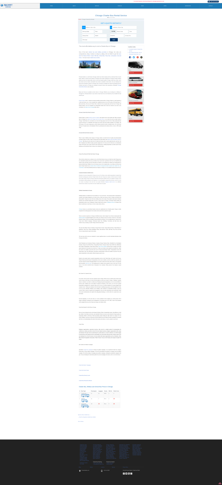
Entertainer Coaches (83, 459)
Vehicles (120, 5)
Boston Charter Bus (123, 451)
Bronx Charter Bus (96, 456)
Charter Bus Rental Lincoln (84, 375)
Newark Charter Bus (123, 453)
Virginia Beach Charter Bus (124, 454)
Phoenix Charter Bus (110, 456)
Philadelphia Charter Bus (137, 452)
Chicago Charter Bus (110, 444)
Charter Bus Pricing (83, 445)
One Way (113, 31)
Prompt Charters (82, 100)
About (74, 5)
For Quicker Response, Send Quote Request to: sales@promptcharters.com (149, 1)
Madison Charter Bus (136, 449)
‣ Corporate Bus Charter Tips (98, 464)
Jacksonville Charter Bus (97, 449)
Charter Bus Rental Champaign (85, 365)
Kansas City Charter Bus (97, 451)
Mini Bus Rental (82, 449)
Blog (80, 467)
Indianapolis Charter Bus (123, 452)
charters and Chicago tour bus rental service (95, 119)
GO (114, 40)
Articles (91, 467)
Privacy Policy (125, 467)
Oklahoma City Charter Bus (111, 458)
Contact (211, 5)
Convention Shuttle (83, 458)
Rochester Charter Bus (137, 444)
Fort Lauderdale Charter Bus (124, 448)
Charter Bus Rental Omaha (84, 370)
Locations (103, 467)
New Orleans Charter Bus (137, 448)
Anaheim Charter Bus (110, 452)
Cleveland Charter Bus (137, 451)
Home (51, 5)
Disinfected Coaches (83, 462)
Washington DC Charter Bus (124, 444)
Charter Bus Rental (136, 470)
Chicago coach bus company (94, 117)
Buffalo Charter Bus (96, 453)
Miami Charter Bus (96, 458)
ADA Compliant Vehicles (84, 460)
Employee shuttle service (110, 181)
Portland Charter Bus (136, 450)
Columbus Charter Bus (137, 454)
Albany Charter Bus (109, 454)
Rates (142, 5)
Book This (132, 72)
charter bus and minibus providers (98, 52)
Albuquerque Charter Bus (111, 451)
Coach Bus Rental (83, 448)
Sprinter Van (82, 452)
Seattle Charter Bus (122, 456)
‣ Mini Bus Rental (109, 464)
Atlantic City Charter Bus (110, 449)
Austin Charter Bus (109, 450)
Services (97, 5)
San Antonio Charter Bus (110, 453)
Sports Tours (82, 456)
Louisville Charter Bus (110, 457)
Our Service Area (83, 451)
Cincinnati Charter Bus (97, 444)
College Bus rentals (83, 457)
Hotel (165, 5)
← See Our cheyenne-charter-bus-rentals (87, 417)
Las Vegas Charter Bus (110, 445)
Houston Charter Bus (123, 458)
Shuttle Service (82, 450)
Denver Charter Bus (96, 457)
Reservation (188, 5)
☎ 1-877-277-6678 (213, 1)
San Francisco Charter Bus (124, 457)
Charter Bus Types (83, 444)
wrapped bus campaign (87, 349)
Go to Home (80, 421)
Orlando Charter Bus (97, 450)
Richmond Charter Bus (123, 445)
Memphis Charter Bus (97, 452)
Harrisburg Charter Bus (123, 449)
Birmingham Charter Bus (110, 448)
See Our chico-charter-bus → (84, 414)
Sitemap (113, 467)
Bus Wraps (82, 453)
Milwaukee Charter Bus (137, 453)
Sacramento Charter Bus (123, 450)
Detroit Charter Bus (96, 454)
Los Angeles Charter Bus (97, 445)
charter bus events (95, 57)
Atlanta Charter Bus (96, 448)
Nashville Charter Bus (136, 445)
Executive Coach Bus (84, 454)
